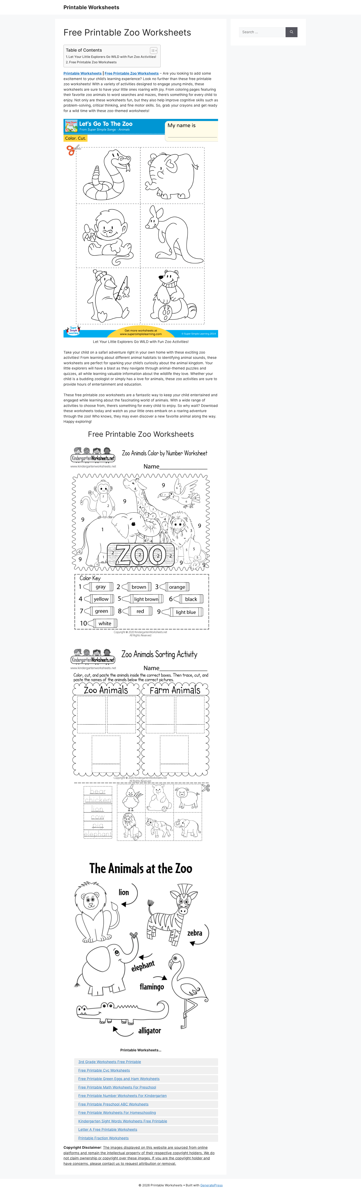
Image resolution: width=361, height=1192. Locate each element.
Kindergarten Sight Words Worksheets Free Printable (122, 1121)
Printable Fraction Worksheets (103, 1138)
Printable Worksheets (91, 7)
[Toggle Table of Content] (151, 50)
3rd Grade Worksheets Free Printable (109, 1062)
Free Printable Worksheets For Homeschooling (117, 1112)
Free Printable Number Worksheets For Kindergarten (122, 1096)
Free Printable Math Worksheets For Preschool (117, 1087)
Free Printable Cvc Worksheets (104, 1070)
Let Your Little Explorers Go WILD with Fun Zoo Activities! (112, 57)
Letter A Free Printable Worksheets (107, 1129)
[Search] (291, 32)
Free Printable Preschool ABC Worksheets (113, 1104)
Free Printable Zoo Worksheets (93, 62)
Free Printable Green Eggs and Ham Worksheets (119, 1079)
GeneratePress (211, 1185)
